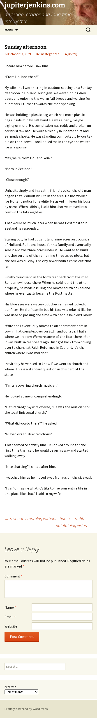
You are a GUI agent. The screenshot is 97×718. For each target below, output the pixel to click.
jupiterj (72, 54)
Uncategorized (49, 54)
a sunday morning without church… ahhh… (46, 518)
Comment (14, 576)
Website (11, 626)
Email (10, 616)
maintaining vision (73, 525)
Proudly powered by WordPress (26, 709)
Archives (10, 687)
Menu (9, 30)
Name (10, 607)
